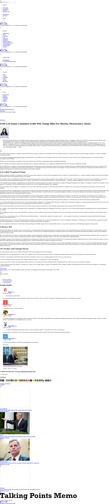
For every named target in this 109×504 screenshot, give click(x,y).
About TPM (6, 94)
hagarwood (11, 338)
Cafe (4, 37)
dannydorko (11, 326)
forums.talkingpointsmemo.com (26, 371)
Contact (5, 76)
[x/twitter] (3, 24)
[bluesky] (0, 24)
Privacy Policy (12, 503)
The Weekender (6, 44)
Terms (4, 78)
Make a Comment (7, 279)
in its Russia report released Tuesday (16, 157)
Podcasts (5, 10)
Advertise (5, 77)
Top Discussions (7, 282)
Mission (5, 96)
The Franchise (6, 45)
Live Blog (5, 36)
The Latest (5, 7)
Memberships (6, 60)
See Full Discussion (7, 280)
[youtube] (6, 24)
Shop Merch (6, 14)
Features (5, 46)
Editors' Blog (6, 33)
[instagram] (5, 24)
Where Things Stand (8, 42)
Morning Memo (6, 41)
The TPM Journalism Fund (9, 61)
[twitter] (3, 502)
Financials (5, 98)
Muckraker (5, 38)
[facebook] (2, 24)
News (4, 34)
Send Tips (2, 110)
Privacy (5, 80)
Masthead (5, 97)
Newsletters (5, 9)
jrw (9, 304)
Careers (5, 100)
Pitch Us (5, 101)
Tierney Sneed (4, 136)
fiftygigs (10, 292)
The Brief (5, 40)
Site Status (5, 81)
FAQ (4, 74)
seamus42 (10, 314)
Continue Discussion (5, 383)
